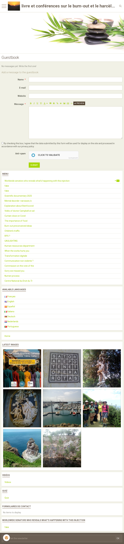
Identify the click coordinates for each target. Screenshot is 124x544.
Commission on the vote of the (19, 266)
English (10, 301)
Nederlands (12, 321)
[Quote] (50, 103)
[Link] (57, 103)
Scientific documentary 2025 (18, 196)
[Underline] (37, 103)
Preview (80, 103)
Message (19, 104)
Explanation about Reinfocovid (19, 206)
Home (7, 336)
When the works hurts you (17, 251)
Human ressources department (19, 246)
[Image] (64, 103)
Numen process (12, 276)
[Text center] (54, 103)
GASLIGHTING (11, 241)
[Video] (68, 103)
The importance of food (16, 221)
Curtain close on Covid (15, 216)
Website (22, 96)
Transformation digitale (16, 256)
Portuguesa (13, 326)
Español (11, 306)
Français (11, 296)
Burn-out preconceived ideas (18, 226)
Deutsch (11, 316)
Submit (34, 165)
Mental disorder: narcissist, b (18, 201)
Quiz (7, 498)
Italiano (10, 311)
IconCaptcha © (73, 158)
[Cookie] (6, 537)
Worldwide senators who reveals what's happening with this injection (61, 181)
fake (7, 186)
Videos (8, 482)
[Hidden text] (61, 103)
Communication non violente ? (19, 261)
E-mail (22, 88)
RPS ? (7, 236)
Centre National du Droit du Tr (19, 281)
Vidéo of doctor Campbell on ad (19, 211)
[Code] (71, 103)
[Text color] (46, 103)
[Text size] (41, 103)
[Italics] (34, 103)
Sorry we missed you (14, 271)
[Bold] (30, 103)
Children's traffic (12, 231)
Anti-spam (20, 153)
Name (21, 79)
